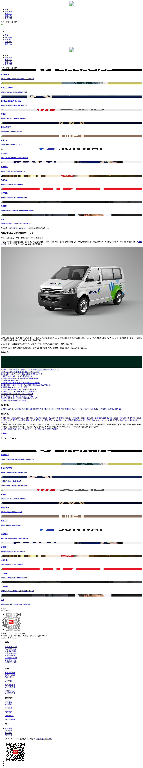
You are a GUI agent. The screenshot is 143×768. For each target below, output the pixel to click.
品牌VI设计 (9, 677)
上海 (84, 409)
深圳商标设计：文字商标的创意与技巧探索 (17, 394)
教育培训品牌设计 (11, 653)
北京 (80, 409)
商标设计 (97, 409)
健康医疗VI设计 (11, 662)
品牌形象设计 (73, 409)
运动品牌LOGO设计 (79, 418)
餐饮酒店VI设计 (11, 660)
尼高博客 (8, 712)
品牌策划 (25, 409)
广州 (88, 409)
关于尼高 (8, 16)
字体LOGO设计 (43, 420)
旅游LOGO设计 (18, 418)
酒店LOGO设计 (54, 418)
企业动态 (8, 704)
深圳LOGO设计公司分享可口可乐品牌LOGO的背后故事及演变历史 (26, 385)
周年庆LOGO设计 (126, 420)
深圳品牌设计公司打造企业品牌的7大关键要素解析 (20, 378)
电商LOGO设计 (8, 420)
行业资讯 (8, 702)
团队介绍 (8, 730)
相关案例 (4, 433)
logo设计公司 (5, 422)
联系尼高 (8, 18)
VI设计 (10, 409)
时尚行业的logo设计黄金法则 (11, 380)
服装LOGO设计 (66, 418)
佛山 (91, 409)
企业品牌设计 (10, 720)
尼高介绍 (8, 728)
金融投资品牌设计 (11, 651)
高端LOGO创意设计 (56, 420)
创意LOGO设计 (6, 418)
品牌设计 (4, 409)
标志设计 (118, 409)
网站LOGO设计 (125, 418)
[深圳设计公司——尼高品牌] (71, 6)
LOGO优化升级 (69, 420)
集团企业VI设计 (11, 647)
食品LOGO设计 (92, 418)
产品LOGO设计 (20, 420)
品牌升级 (111, 409)
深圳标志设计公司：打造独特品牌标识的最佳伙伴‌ (19, 398)
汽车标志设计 (103, 418)
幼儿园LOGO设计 (42, 418)
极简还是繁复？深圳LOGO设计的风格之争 (16, 376)
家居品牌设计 (10, 655)
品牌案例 (8, 11)
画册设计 (39, 409)
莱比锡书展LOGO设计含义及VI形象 (14, 387)
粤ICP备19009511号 (44, 739)
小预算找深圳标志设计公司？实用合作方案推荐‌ (18, 389)
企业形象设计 (59, 409)
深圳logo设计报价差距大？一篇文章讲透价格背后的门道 (21, 374)
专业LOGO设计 (107, 420)
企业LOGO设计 (114, 418)
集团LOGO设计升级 (82, 420)
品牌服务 (8, 14)
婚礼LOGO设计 (29, 418)
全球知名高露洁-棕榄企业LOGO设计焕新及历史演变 (20, 383)
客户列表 (8, 733)
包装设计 (32, 409)
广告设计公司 (48, 409)
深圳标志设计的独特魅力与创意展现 (14, 400)
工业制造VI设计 (11, 658)
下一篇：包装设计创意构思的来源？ (44, 429)
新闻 (15, 228)
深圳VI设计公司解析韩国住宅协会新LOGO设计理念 (20, 372)
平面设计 (104, 409)
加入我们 (8, 735)
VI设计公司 (9, 716)
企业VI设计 (9, 681)
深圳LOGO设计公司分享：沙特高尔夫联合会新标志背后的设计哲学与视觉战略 (30, 370)
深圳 (66, 409)
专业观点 (8, 708)
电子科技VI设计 (11, 649)
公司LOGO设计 (95, 420)
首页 (6, 9)
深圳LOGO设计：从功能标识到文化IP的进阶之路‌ (19, 391)
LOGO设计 (23, 228)
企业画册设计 (10, 693)
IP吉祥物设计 (10, 691)
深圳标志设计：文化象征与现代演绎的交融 (17, 396)
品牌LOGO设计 (31, 420)
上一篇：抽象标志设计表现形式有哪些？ (16, 429)
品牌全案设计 (10, 673)
